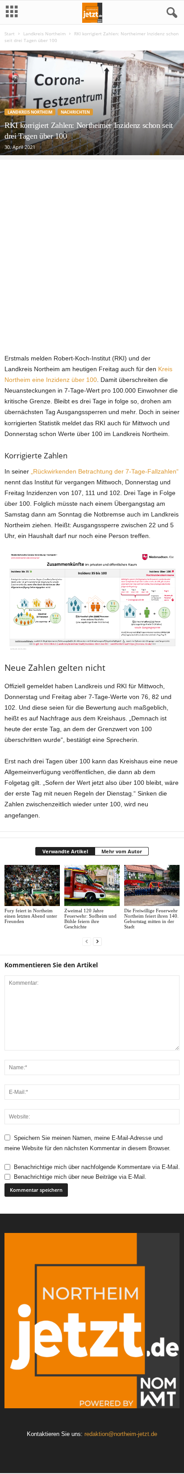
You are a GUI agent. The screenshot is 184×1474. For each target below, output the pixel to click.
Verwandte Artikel (65, 851)
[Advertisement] (92, 252)
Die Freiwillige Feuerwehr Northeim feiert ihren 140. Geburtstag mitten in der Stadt (151, 918)
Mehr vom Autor (121, 851)
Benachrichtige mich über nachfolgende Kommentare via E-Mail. (97, 1167)
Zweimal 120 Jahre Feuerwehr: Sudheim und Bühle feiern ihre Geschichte (90, 918)
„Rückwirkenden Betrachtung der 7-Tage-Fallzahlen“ (105, 471)
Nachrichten (75, 112)
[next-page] (97, 941)
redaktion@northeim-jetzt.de (120, 1434)
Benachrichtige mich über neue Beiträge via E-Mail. (80, 1176)
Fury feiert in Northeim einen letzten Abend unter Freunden (30, 916)
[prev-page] (86, 941)
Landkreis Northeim (44, 33)
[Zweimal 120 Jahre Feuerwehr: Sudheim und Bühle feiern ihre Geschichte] (92, 885)
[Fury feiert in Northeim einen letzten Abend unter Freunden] (32, 885)
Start (9, 33)
